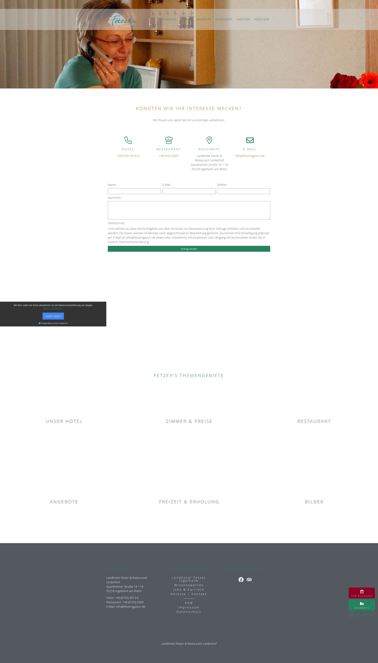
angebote (64, 501)
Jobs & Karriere (189, 589)
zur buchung (361, 596)
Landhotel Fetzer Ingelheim (189, 579)
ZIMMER (186, 19)
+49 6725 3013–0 (128, 156)
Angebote (362, 608)
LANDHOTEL (169, 19)
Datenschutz (116, 223)
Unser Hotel (64, 421)
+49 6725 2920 (168, 156)
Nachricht (114, 198)
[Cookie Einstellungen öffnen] (6, 656)
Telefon (222, 185)
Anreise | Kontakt (189, 594)
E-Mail (166, 185)
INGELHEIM (261, 19)
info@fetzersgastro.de (250, 156)
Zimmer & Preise (189, 421)
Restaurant (314, 421)
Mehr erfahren (53, 308)
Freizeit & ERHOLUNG (189, 501)
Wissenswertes (189, 585)
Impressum (189, 607)
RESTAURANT (223, 19)
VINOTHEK (243, 19)
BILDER (314, 501)
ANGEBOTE (203, 19)
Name (112, 185)
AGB (189, 603)
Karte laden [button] (53, 316)
